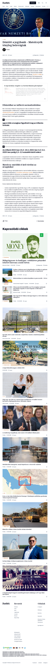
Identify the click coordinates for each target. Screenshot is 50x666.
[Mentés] (46, 274)
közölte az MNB (37, 74)
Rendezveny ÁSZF (18, 639)
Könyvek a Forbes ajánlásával (41, 620)
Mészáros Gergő (6, 265)
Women (15, 615)
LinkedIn (40, 662)
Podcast (32, 6)
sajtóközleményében (9, 112)
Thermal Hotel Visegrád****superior (20, 283)
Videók (15, 6)
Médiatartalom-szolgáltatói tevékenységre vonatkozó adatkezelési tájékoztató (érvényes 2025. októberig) (24, 655)
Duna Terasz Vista (6, 338)
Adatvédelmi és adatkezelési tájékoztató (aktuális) (13, 651)
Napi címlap (16, 617)
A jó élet (43, 6)
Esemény (40, 613)
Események (38, 6)
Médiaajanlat (17, 632)
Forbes (14, 274)
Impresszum (40, 622)
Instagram (45, 662)
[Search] (42, 3)
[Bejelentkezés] (39, 3)
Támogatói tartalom (18, 641)
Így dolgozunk (40, 625)
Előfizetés (33, 2)
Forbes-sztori (21, 6)
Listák (11, 6)
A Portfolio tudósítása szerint (24, 172)
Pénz (7, 6)
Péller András (5, 403)
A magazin (40, 606)
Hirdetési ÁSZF (17, 637)
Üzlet (4, 6)
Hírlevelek (27, 6)
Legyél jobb (16, 612)
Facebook (35, 662)
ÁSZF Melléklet (17, 636)
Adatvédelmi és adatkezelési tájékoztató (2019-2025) (14, 652)
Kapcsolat (40, 616)
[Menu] (46, 3)
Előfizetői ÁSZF (17, 634)
